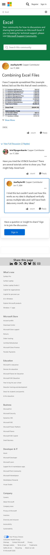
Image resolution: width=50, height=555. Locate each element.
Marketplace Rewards (10, 480)
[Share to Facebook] (15, 263)
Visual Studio (7, 484)
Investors (6, 515)
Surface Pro (7, 276)
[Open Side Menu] (4, 4)
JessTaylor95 (16, 64)
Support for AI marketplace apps (14, 466)
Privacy (30, 542)
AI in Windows (8, 299)
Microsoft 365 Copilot (10, 436)
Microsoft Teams (8, 431)
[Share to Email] (38, 263)
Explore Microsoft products (12, 303)
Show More (10, 120)
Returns (6, 334)
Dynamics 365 (8, 418)
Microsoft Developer (10, 458)
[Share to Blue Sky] (29, 263)
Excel (7, 12)
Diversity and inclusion (11, 520)
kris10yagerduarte (18, 150)
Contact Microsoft (18, 542)
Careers (6, 497)
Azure (5, 453)
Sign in (14, 232)
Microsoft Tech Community (12, 471)
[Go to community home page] (10, 4)
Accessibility (7, 524)
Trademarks (33, 545)
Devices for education (10, 369)
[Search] (27, 4)
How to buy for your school (12, 383)
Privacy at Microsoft (10, 511)
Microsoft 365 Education (11, 378)
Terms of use (22, 545)
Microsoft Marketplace (11, 475)
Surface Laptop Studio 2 (11, 285)
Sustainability (7, 529)
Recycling (18, 548)
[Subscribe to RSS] (34, 263)
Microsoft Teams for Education (13, 374)
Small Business (8, 440)
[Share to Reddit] (25, 263)
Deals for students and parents (13, 392)
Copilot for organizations (11, 290)
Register (35, 4)
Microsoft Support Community (22, 35)
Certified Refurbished (10, 343)
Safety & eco (7, 548)
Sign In (44, 4)
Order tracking (8, 338)
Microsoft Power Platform (11, 427)
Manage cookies (8, 545)
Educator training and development (15, 387)
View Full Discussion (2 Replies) (17, 143)
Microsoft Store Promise (11, 347)
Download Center (9, 325)
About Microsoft (8, 502)
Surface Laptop (8, 281)
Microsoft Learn (8, 462)
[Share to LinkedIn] (11, 263)
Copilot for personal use (11, 294)
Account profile (8, 320)
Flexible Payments (9, 352)
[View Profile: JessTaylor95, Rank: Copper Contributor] (5, 66)
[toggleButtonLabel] (46, 12)
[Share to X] (20, 263)
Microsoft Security (9, 413)
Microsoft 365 (8, 422)
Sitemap (6, 542)
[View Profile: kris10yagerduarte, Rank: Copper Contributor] (5, 152)
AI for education (8, 396)
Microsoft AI (7, 409)
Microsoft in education (10, 365)
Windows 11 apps (9, 308)
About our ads (29, 548)
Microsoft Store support (11, 329)
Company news (8, 506)
